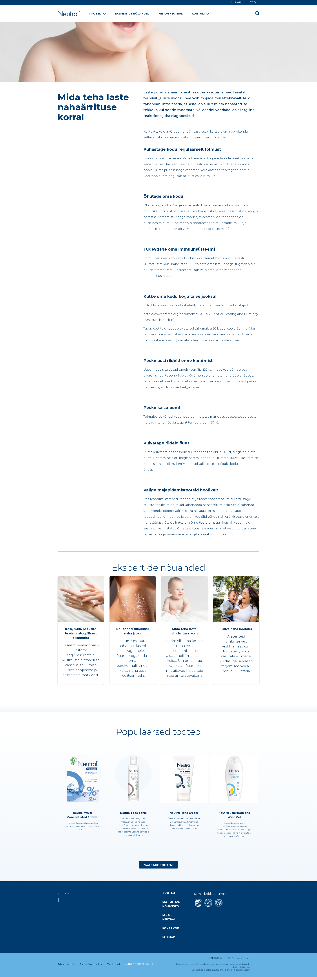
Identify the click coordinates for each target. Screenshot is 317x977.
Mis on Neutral (171, 13)
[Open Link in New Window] (208, 906)
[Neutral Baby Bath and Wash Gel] (234, 779)
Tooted (95, 13)
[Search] (257, 13)
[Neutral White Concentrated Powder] (82, 779)
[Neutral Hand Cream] (183, 779)
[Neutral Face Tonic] (133, 779)
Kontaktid (200, 13)
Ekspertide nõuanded (132, 13)
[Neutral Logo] (69, 15)
